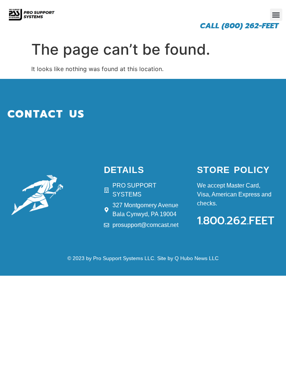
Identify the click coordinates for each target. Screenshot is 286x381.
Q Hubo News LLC (197, 258)
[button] (276, 15)
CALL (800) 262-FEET (239, 25)
